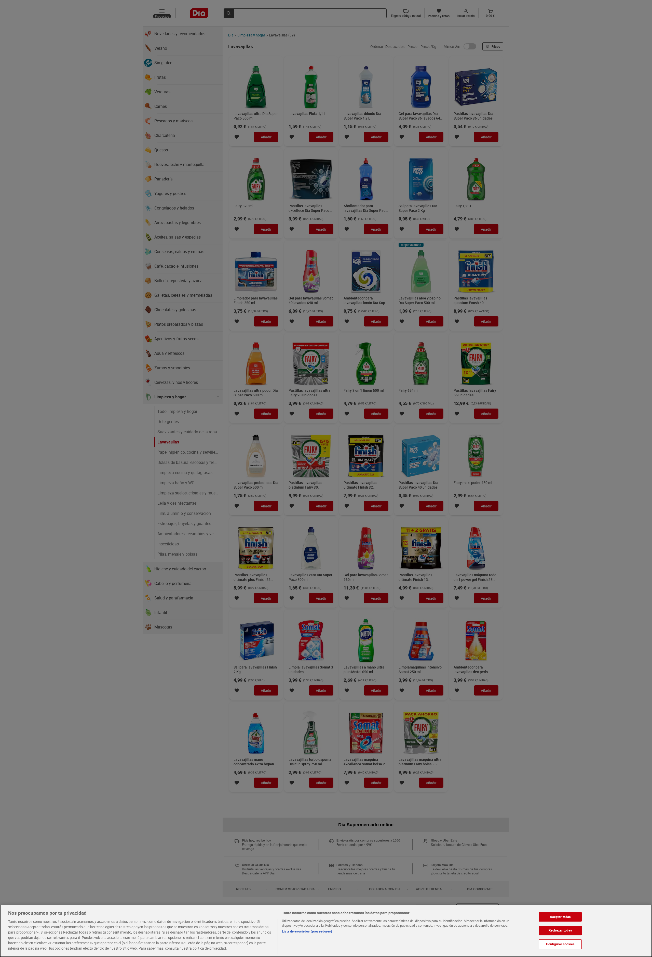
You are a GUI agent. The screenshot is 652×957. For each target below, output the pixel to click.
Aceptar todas (560, 916)
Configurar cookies (560, 944)
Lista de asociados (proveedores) (307, 931)
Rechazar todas (560, 930)
